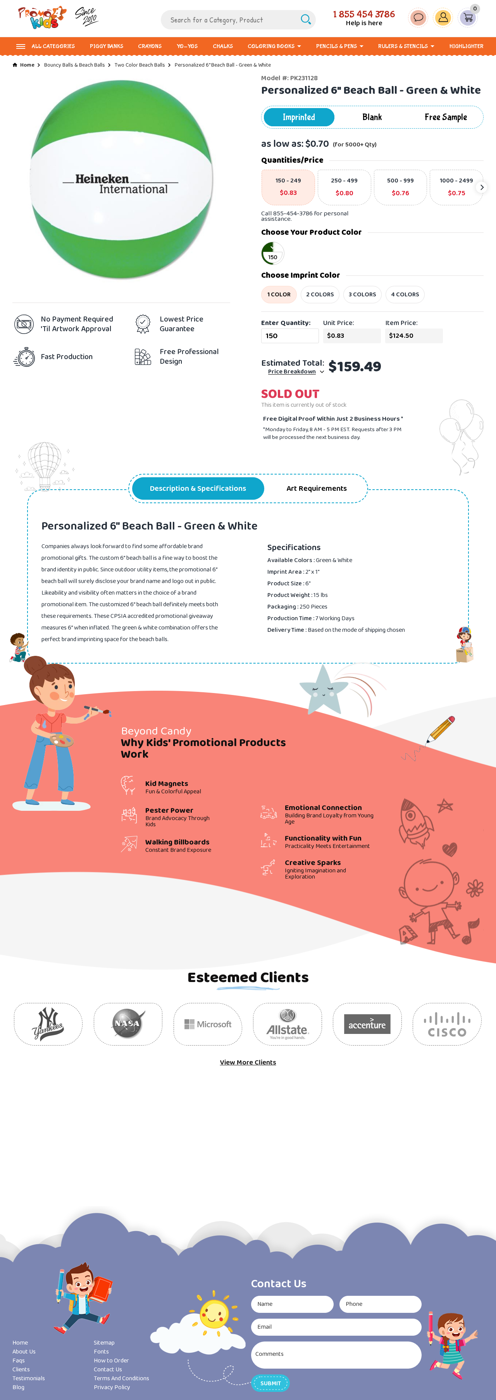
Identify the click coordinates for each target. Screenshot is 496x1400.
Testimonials (28, 1378)
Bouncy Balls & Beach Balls (74, 65)
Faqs (18, 1360)
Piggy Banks (106, 46)
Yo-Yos (187, 46)
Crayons (150, 46)
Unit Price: (338, 323)
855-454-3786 (293, 213)
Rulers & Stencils (403, 46)
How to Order (111, 1360)
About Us (24, 1351)
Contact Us (108, 1369)
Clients (21, 1369)
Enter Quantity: (285, 323)
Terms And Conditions (121, 1378)
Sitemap (104, 1342)
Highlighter (467, 46)
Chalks (223, 46)
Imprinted (299, 117)
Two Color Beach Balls (140, 65)
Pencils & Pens (336, 46)
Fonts (101, 1351)
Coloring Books (271, 46)
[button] (270, 1383)
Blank (372, 117)
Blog (18, 1387)
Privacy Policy (112, 1387)
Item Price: (401, 323)
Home (27, 65)
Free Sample (446, 117)
